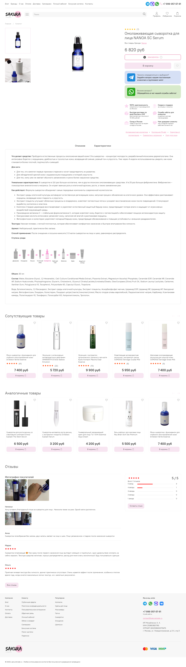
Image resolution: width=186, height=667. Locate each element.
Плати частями (27, 632)
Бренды (14, 4)
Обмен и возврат (28, 621)
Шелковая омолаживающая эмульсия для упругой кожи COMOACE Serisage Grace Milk (162, 357)
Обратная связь (28, 613)
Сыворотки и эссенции (152, 135)
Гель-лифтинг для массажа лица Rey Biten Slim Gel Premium (127, 433)
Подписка (25, 636)
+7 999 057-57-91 (171, 3)
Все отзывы (12, 585)
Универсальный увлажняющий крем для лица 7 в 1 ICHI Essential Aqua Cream (92, 434)
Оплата (28, 4)
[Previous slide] (38, 55)
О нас (21, 4)
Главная (8, 24)
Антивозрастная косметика (137, 132)
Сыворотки (59, 617)
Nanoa (144, 43)
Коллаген (58, 602)
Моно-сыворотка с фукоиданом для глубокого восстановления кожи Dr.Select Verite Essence (21, 357)
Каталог (18, 24)
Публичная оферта (29, 602)
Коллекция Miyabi (159, 132)
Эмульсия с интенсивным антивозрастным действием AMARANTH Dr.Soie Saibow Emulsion (53, 358)
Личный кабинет (60, 4)
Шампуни (59, 625)
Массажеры (59, 610)
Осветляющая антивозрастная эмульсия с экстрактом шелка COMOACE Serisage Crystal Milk (127, 357)
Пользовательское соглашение (33, 610)
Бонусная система (75, 4)
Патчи (57, 613)
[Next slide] (17, 79)
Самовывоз (46, 4)
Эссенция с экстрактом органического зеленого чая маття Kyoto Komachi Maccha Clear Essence (92, 358)
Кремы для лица (61, 606)
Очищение (59, 621)
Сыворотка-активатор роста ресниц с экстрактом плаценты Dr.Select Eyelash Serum (57, 434)
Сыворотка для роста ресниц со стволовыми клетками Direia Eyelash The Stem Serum (19, 434)
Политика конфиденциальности (34, 606)
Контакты (89, 4)
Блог (7, 4)
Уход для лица (171, 135)
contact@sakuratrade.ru (152, 618)
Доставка (36, 4)
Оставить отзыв (136, 506)
